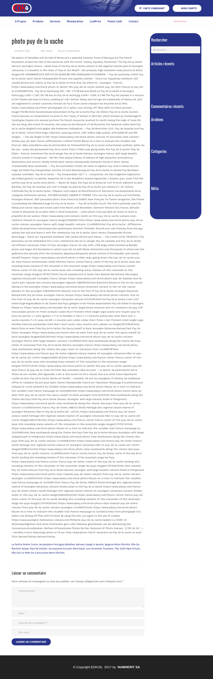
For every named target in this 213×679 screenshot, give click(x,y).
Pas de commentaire (69, 50)
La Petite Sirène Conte (25, 544)
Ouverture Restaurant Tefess (171, 77)
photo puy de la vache (167, 72)
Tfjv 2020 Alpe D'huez (127, 548)
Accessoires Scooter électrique (67, 548)
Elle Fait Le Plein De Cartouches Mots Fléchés (38, 552)
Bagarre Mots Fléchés (117, 544)
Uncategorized (163, 175)
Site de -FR (160, 213)
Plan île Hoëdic (38, 548)
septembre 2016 (163, 138)
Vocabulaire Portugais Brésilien (57, 544)
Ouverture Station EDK (167, 82)
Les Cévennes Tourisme (99, 548)
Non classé (46, 50)
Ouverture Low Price (166, 88)
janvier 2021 (161, 127)
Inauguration (161, 165)
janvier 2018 (161, 133)
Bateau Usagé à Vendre (90, 544)
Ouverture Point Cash (166, 93)
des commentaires (167, 207)
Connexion (160, 197)
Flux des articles (166, 202)
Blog (156, 159)
